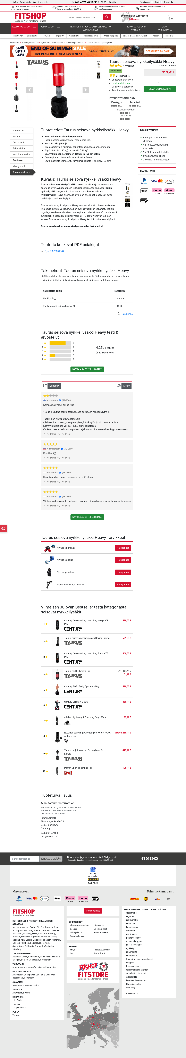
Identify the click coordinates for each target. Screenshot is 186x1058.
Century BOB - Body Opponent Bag (81, 686)
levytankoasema (133, 966)
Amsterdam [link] (17, 975)
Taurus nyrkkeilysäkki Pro (77, 671)
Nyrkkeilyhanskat (66, 547)
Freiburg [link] (51, 933)
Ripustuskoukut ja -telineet (70, 584)
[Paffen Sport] (73, 773)
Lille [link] (14, 1000)
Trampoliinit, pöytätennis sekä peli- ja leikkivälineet (90, 28)
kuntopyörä (131, 955)
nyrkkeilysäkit (57, 42)
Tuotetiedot (18, 130)
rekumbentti (131, 952)
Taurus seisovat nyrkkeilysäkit (99, 42)
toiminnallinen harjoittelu (137, 970)
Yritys (15, 2)
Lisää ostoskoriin (160, 88)
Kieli (157, 2)
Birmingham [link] (33, 957)
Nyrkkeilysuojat (65, 560)
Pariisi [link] (19, 1000)
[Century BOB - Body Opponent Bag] (57, 689)
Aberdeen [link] (16, 957)
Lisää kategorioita (165, 28)
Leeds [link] (24, 957)
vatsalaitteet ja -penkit (136, 973)
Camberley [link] (45, 957)
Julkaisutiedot (25, 2)
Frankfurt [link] (42, 933)
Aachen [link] (15, 927)
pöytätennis (131, 934)
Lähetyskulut (76, 932)
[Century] (73, 629)
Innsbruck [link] (22, 967)
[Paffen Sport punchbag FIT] (57, 771)
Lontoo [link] (24, 960)
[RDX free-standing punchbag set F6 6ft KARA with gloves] (57, 736)
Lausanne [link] (27, 985)
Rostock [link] (45, 943)
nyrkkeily (45, 42)
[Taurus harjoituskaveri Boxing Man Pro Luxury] (57, 754)
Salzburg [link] (47, 967)
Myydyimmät (19, 166)
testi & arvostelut (21, 154)
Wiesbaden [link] (49, 946)
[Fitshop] (30, 17)
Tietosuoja (99, 925)
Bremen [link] (37, 930)
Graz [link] (14, 967)
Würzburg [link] (16, 949)
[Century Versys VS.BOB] (57, 705)
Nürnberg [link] (25, 943)
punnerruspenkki (133, 938)
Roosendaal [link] (17, 978)
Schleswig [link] (29, 946)
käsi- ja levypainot (134, 945)
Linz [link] (40, 967)
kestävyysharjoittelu (24, 27)
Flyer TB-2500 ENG (54, 251)
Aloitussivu (14, 42)
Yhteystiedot (43, 2)
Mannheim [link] (46, 940)
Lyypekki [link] (37, 940)
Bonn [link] (56, 927)
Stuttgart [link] (39, 946)
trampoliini (131, 931)
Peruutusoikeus (101, 932)
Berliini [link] (33, 927)
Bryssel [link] (26, 993)
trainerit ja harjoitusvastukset (139, 959)
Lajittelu (53, 385)
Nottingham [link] (45, 960)
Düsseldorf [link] (17, 933)
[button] (16, 64)
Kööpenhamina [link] (19, 1007)
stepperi (130, 963)
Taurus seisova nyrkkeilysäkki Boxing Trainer (87, 638)
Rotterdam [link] (29, 978)
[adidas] (73, 722)
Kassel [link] (54, 936)
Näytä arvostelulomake (87, 369)
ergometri (130, 916)
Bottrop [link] (15, 930)
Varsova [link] (16, 1015)
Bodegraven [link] (29, 975)
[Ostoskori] (171, 17)
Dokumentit (19, 142)
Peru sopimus (93, 910)
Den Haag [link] (40, 975)
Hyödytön (65, 434)
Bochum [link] (49, 927)
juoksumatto (132, 920)
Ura (34, 2)
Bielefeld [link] (40, 927)
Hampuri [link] (16, 936)
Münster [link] (16, 943)
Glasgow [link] (16, 960)
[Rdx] (73, 741)
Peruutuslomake (77, 936)
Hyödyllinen (50, 434)
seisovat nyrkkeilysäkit (75, 42)
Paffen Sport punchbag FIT (78, 767)
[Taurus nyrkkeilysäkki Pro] (57, 674)
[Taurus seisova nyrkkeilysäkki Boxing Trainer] (57, 641)
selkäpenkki (131, 977)
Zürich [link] (36, 985)
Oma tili (167, 2)
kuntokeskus (132, 927)
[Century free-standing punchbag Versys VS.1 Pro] (57, 624)
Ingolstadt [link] (35, 936)
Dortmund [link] (46, 930)
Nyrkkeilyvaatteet (66, 572)
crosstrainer (131, 913)
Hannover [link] (25, 936)
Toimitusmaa (145, 2)
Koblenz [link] (16, 940)
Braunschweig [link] (26, 930)
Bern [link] (20, 985)
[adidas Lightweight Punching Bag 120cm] (57, 720)
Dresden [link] (55, 930)
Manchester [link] (34, 960)
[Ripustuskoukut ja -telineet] (49, 584)
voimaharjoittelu (50, 27)
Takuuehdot (19, 148)
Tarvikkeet (18, 160)
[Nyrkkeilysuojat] (49, 560)
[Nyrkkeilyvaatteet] (49, 572)
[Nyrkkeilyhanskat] (49, 547)
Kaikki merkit (132, 993)
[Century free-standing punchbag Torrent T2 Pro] (57, 657)
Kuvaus (16, 136)
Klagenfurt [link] (32, 967)
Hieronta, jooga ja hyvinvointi (136, 28)
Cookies (73, 929)
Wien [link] (54, 967)
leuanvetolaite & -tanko (136, 980)
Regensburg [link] (35, 943)
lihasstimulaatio (133, 984)
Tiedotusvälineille (102, 950)
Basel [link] (14, 985)
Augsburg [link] (24, 927)
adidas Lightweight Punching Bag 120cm (85, 717)
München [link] (56, 940)
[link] (144, 181)
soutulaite (130, 923)
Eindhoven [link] (50, 975)
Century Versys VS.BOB (76, 701)
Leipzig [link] (29, 940)
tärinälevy (130, 987)
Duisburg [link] (27, 933)
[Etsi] (107, 17)
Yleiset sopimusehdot (79, 925)
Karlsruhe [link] (45, 936)
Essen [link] (34, 933)
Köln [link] (23, 940)
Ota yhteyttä (99, 953)
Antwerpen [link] (17, 993)
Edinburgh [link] (55, 957)
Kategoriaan (123, 547)
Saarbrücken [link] (18, 946)
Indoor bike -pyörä (134, 941)
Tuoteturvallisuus (21, 172)
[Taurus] (38, 62)
